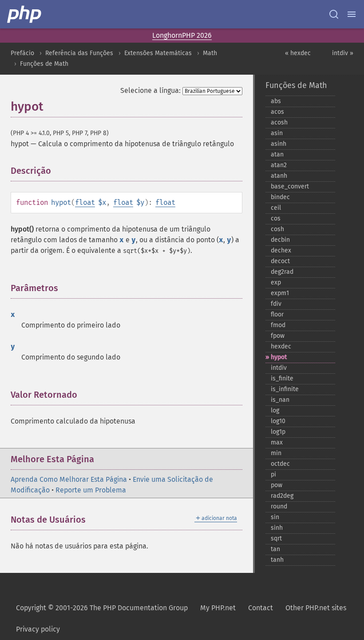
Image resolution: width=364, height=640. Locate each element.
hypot (279, 357)
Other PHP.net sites (315, 608)
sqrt (276, 538)
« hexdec (298, 53)
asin (277, 133)
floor (277, 314)
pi (273, 474)
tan (275, 549)
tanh (277, 560)
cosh (277, 229)
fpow (278, 336)
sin (275, 517)
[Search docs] (334, 14)
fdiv (276, 304)
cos (276, 218)
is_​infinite (285, 389)
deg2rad (282, 272)
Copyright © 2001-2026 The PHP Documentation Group (102, 608)
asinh (278, 144)
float (85, 202)
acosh (279, 122)
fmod (278, 325)
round (279, 506)
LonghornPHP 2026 (182, 35)
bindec (280, 197)
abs (276, 101)
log (275, 410)
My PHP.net (218, 608)
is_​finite (282, 378)
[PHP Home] (25, 14)
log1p (278, 432)
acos (277, 112)
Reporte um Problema (90, 490)
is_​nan (280, 400)
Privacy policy (38, 629)
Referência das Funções (79, 53)
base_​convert (290, 186)
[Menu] (351, 14)
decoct (280, 261)
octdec (280, 464)
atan (277, 154)
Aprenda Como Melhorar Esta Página (69, 479)
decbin (280, 240)
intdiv (279, 368)
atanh (279, 176)
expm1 (280, 293)
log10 (278, 421)
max (277, 442)
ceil (276, 208)
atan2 (279, 165)
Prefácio (22, 53)
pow (276, 485)
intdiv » (342, 53)
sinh (277, 528)
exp (276, 282)
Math (210, 53)
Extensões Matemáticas (158, 53)
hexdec (281, 346)
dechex (281, 250)
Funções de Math (44, 64)
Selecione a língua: (150, 90)
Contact (260, 608)
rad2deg (282, 496)
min (276, 453)
